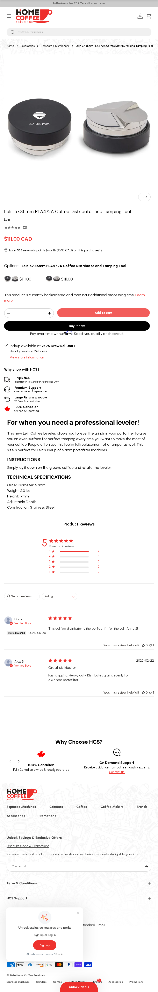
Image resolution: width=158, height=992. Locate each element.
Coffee (81, 807)
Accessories (28, 45)
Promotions (47, 816)
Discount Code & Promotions (28, 846)
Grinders (56, 807)
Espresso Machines (21, 807)
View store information (27, 357)
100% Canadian (26, 408)
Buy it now (77, 326)
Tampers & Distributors (55, 45)
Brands (142, 807)
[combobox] (79, 32)
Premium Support (30, 389)
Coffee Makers (112, 807)
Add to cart (104, 313)
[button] (149, 16)
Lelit (7, 219)
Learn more (97, 3)
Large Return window (30, 399)
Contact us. (117, 772)
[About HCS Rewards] (100, 250)
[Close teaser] (99, 980)
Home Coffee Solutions (30, 975)
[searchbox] (22, 596)
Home (10, 45)
